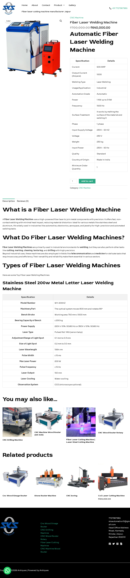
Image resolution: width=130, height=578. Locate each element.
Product (58, 5)
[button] (63, 5)
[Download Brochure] (121, 544)
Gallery (72, 5)
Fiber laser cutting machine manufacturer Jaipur (46, 11)
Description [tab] (9, 201)
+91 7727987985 (119, 8)
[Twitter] (113, 544)
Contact (46, 5)
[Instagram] (117, 544)
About (35, 5)
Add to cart (87, 181)
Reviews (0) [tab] (23, 201)
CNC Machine (76, 17)
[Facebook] (110, 544)
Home (25, 5)
